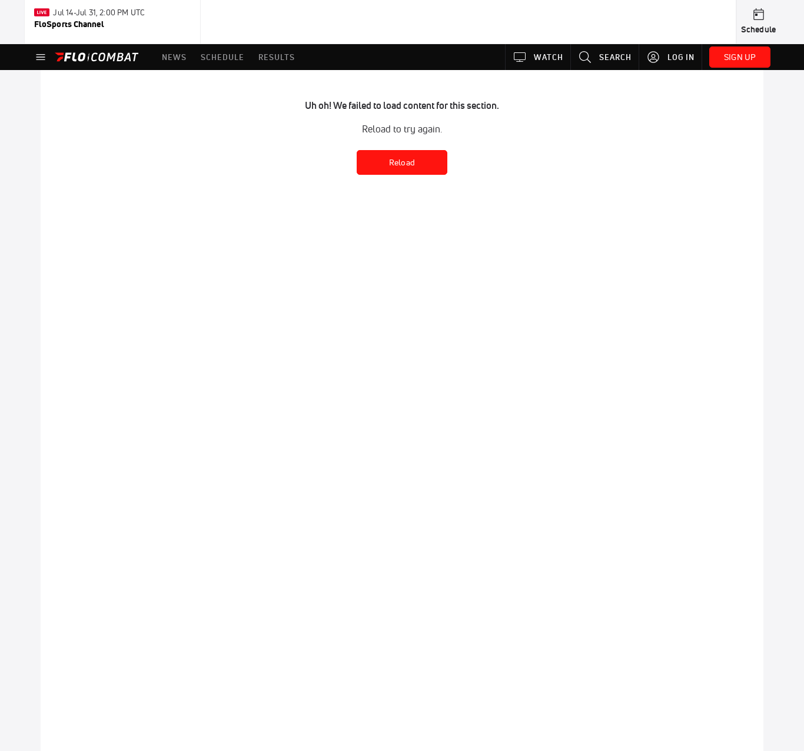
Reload (402, 162)
